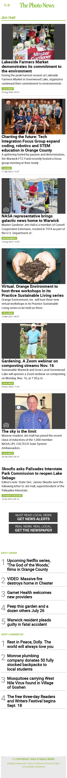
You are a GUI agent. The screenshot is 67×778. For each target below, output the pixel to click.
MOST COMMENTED (12, 634)
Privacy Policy (52, 763)
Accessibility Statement (33, 766)
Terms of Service (35, 763)
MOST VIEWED (9, 552)
